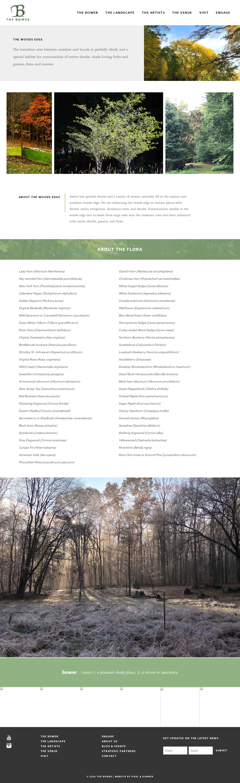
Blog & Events (114, 746)
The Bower (87, 13)
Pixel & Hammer (142, 776)
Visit (204, 13)
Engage (223, 13)
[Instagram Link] (24, 745)
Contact (109, 756)
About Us (110, 741)
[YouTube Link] (24, 738)
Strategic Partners (119, 751)
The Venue (182, 13)
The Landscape (120, 13)
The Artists (153, 13)
